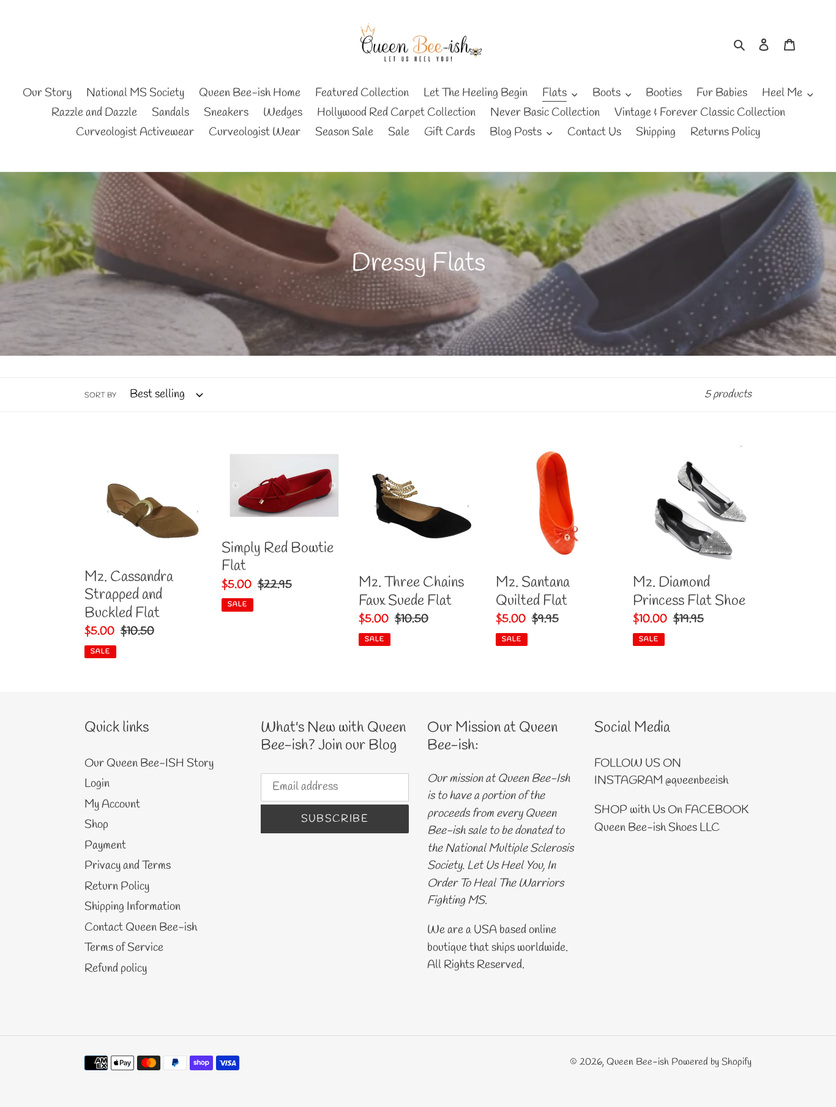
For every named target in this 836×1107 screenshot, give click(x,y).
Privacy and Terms (127, 866)
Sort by (100, 395)
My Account (112, 804)
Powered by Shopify (711, 1062)
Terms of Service (123, 948)
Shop (96, 825)
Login (97, 784)
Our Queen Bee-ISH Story (149, 763)
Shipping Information (132, 907)
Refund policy (115, 969)
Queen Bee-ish (637, 1062)
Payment (105, 846)
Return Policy (116, 887)
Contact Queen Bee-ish (140, 928)
